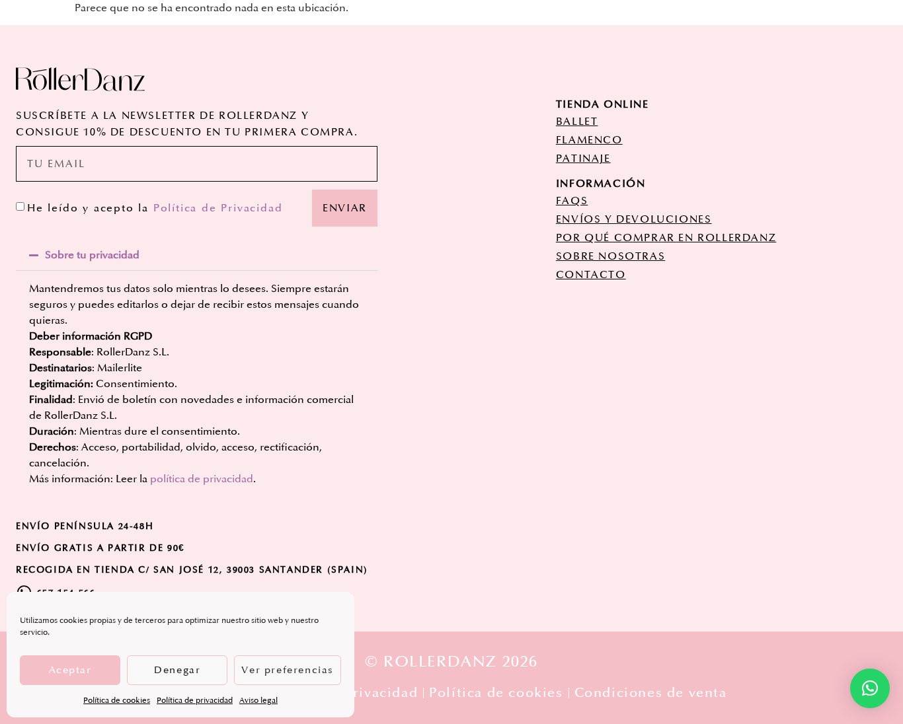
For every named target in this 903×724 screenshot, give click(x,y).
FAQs (572, 200)
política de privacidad (201, 479)
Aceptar (70, 670)
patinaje (583, 158)
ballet (577, 121)
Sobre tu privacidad (92, 255)
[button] (196, 255)
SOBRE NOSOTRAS (610, 256)
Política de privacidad (195, 701)
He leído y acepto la (154, 208)
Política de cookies (116, 701)
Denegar (177, 670)
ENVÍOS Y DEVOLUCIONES (634, 219)
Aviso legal (258, 701)
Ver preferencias (287, 670)
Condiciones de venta (650, 693)
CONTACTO (591, 274)
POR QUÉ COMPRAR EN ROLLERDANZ (666, 237)
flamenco (589, 140)
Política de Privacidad (218, 208)
